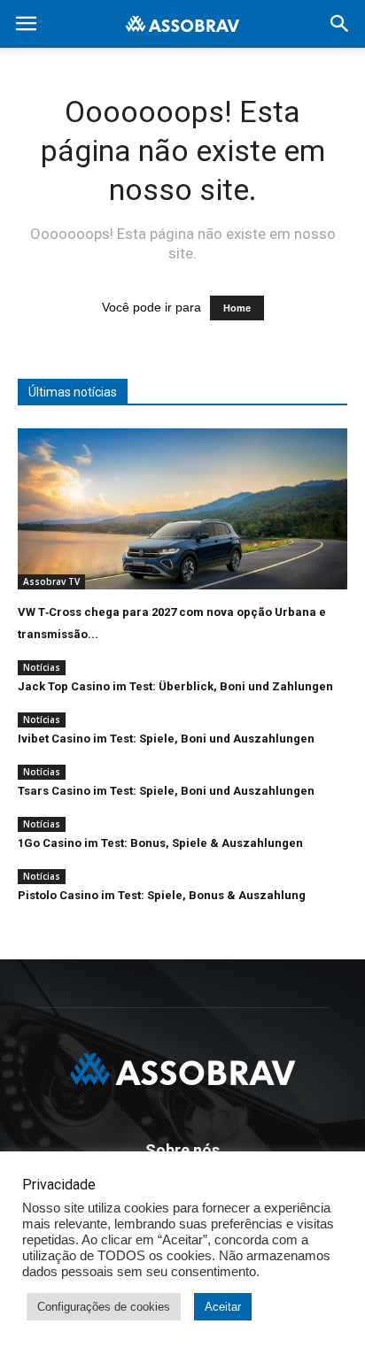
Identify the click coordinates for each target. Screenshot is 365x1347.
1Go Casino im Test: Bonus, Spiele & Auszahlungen (160, 843)
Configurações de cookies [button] (103, 1306)
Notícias (41, 667)
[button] (340, 24)
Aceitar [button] (223, 1306)
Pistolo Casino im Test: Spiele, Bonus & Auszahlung (162, 895)
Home (237, 308)
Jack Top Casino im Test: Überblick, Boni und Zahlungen (175, 686)
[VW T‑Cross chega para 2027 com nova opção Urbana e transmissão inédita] (182, 508)
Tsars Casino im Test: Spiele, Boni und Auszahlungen (166, 790)
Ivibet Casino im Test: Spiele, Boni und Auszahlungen (166, 738)
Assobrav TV (51, 581)
